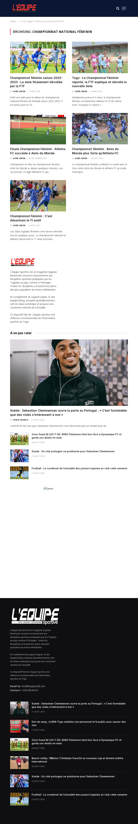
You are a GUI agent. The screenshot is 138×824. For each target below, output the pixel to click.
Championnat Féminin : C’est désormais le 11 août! (31, 218)
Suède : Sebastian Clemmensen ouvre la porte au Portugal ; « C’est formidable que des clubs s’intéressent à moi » (68, 412)
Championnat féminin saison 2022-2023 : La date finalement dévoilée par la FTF (36, 82)
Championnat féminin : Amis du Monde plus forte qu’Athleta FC (95, 151)
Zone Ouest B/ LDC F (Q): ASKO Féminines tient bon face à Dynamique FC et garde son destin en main (77, 436)
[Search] (118, 8)
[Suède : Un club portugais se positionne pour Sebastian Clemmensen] (19, 455)
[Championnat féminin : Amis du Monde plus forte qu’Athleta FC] (100, 128)
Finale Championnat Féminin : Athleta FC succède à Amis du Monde (37, 151)
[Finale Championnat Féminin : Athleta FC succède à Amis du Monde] (38, 128)
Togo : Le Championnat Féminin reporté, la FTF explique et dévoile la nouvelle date (99, 82)
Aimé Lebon (19, 91)
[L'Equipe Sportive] (24, 8)
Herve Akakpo (20, 419)
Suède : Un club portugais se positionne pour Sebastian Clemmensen (73, 451)
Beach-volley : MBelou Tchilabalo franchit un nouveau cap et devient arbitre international (77, 760)
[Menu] (124, 8)
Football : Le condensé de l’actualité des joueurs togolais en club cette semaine (79, 468)
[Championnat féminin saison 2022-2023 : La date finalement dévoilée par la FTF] (38, 57)
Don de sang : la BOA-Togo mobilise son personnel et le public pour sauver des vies (79, 723)
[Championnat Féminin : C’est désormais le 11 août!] (38, 196)
